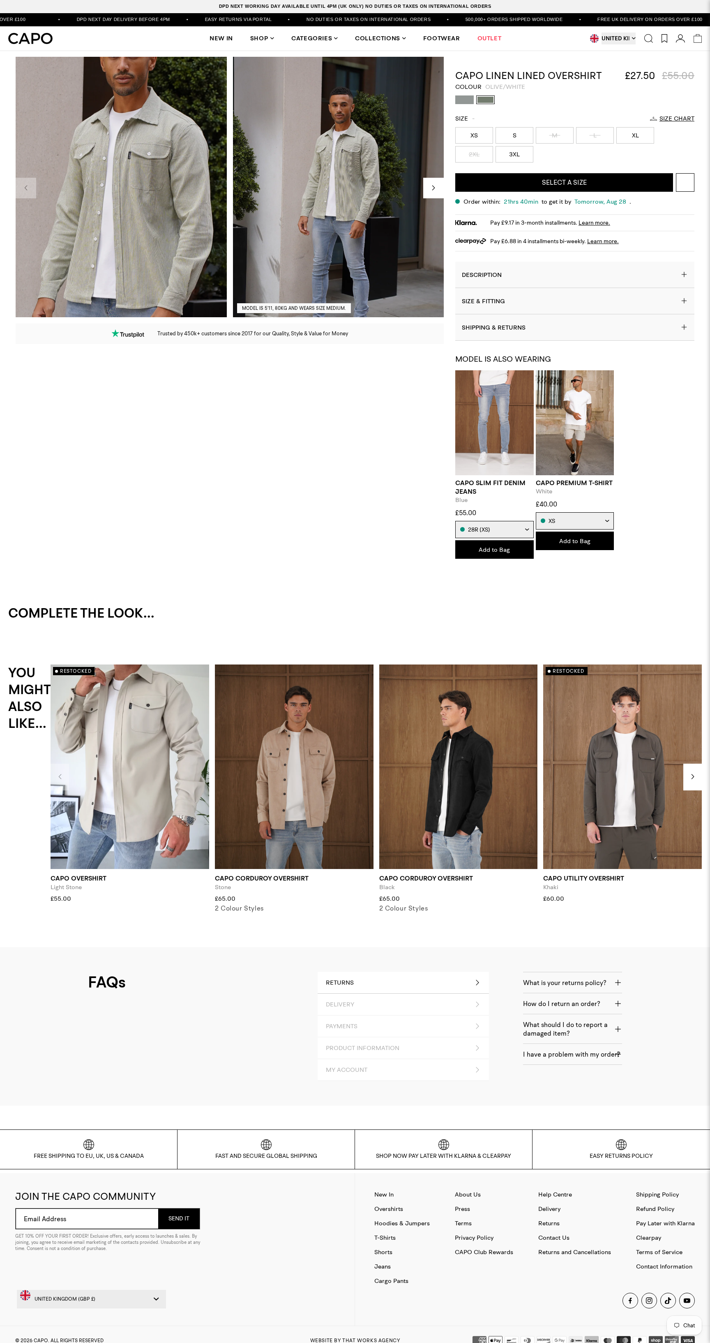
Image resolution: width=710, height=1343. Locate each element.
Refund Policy (655, 1209)
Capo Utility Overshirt (583, 878)
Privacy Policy (474, 1237)
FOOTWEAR (441, 38)
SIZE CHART (676, 118)
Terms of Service (659, 1252)
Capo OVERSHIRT (78, 878)
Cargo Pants (391, 1281)
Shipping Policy (657, 1194)
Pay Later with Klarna (665, 1223)
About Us (468, 1194)
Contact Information (664, 1266)
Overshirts (388, 1209)
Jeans (382, 1266)
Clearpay (648, 1237)
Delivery (549, 1209)
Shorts (383, 1252)
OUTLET (489, 38)
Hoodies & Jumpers (402, 1223)
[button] (433, 188)
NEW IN (221, 38)
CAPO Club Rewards (484, 1252)
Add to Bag (494, 549)
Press (462, 1209)
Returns (549, 1223)
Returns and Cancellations (574, 1252)
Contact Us (553, 1237)
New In (384, 1194)
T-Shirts (385, 1237)
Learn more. (594, 222)
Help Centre (555, 1194)
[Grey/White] (464, 99)
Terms (463, 1223)
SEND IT (178, 1218)
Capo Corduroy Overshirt (262, 878)
